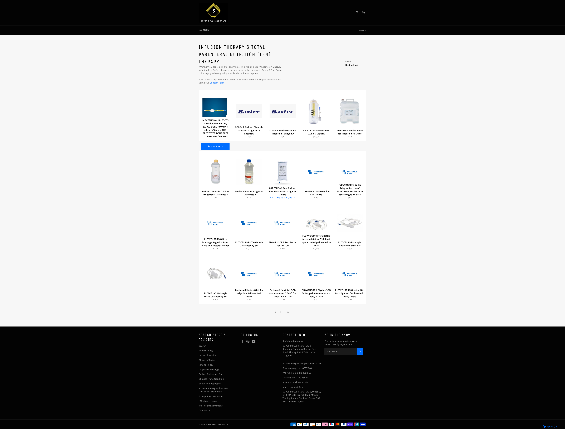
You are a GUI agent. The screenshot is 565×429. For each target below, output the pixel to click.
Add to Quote (215, 146)
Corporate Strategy (209, 369)
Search (202, 345)
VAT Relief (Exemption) (211, 405)
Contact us (204, 410)
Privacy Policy (206, 350)
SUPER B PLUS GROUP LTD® (217, 424)
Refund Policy (206, 364)
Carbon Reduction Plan (211, 374)
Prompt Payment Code (210, 396)
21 (288, 312)
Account (362, 30)
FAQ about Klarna (208, 401)
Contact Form (217, 82)
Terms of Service (207, 355)
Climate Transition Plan (211, 378)
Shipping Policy (207, 360)
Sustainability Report (210, 383)
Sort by (348, 61)
